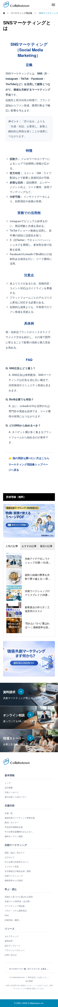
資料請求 (9, 941)
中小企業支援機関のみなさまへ (19, 832)
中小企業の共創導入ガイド (17, 862)
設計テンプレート (13, 946)
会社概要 (9, 788)
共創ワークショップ (14, 876)
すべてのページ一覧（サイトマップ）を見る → (29, 969)
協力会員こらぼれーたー (16, 797)
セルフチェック (12, 936)
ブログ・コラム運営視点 (16, 911)
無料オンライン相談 (14, 836)
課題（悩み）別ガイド (15, 853)
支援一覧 (9, 813)
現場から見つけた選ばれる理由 (19, 897)
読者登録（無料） (13, 920)
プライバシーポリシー (15, 950)
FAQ (7, 915)
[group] (29, 658)
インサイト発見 (12, 866)
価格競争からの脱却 (14, 880)
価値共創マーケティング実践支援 (20, 818)
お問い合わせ (11, 955)
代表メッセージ (12, 792)
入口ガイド (10, 857)
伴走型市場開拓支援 (14, 827)
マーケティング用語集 (15, 906)
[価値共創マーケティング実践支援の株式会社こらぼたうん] (16, 4)
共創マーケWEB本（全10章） (18, 901)
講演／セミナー (12, 822)
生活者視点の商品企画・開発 (18, 871)
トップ (8, 783)
